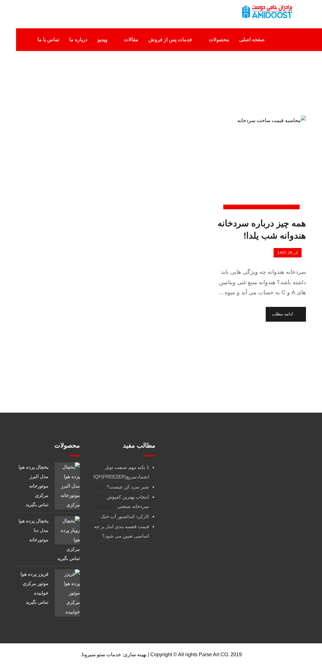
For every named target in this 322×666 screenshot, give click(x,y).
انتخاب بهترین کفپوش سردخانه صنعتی (128, 501)
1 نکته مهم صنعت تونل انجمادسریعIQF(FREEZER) (121, 472)
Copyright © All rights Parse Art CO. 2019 (196, 654)
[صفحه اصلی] (193, 81)
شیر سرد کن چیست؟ (128, 486)
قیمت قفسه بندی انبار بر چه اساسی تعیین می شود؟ (121, 531)
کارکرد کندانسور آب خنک (125, 516)
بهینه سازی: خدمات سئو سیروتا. (113, 654)
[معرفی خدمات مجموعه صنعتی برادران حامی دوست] (266, 12)
